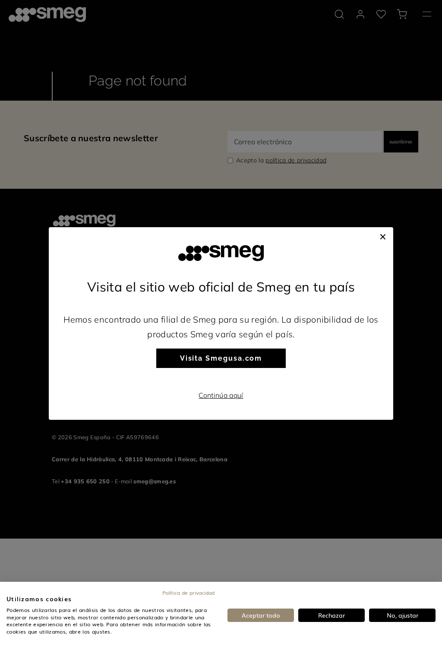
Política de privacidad (188, 592)
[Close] (383, 236)
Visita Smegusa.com (221, 358)
